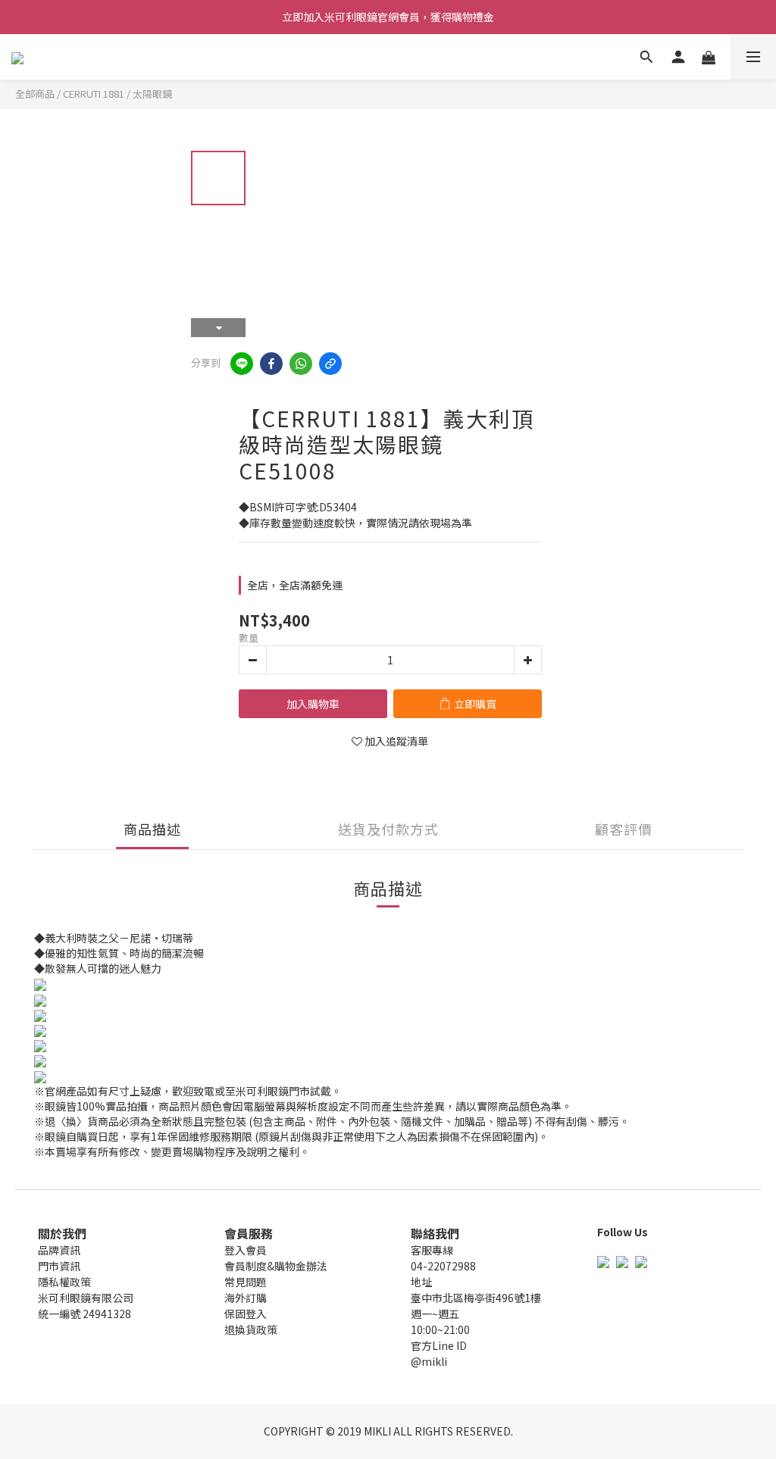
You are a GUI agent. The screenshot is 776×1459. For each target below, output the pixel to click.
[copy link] (330, 363)
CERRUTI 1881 (93, 93)
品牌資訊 (59, 1249)
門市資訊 (59, 1265)
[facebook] (271, 363)
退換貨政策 (250, 1329)
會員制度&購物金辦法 (275, 1265)
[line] (241, 363)
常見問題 (245, 1281)
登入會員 (245, 1249)
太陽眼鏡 (152, 93)
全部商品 (35, 93)
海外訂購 (245, 1297)
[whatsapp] (300, 363)
